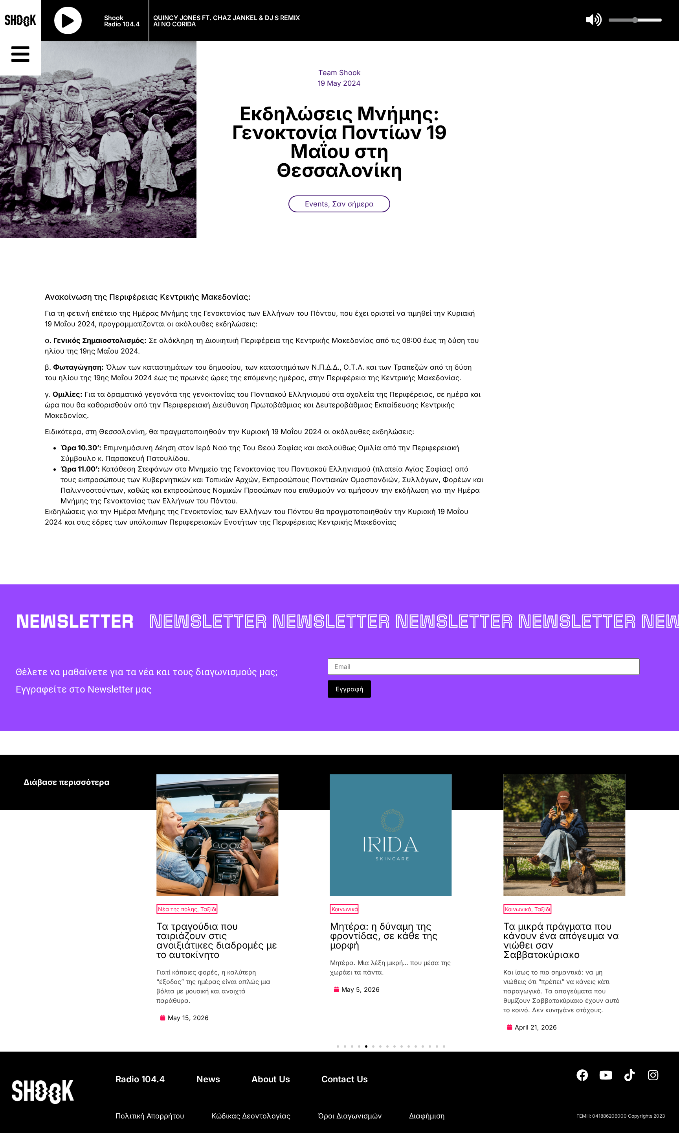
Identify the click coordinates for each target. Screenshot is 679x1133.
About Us (270, 1079)
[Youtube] (606, 1075)
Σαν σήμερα (353, 204)
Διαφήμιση (427, 1116)
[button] (338, 1046)
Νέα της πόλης (177, 909)
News (208, 1079)
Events (316, 204)
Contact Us (344, 1079)
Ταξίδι (208, 909)
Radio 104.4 (140, 1079)
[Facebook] (582, 1075)
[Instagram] (653, 1075)
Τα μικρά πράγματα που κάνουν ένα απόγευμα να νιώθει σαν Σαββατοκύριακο (561, 940)
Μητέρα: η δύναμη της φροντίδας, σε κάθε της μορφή (384, 936)
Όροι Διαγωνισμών (349, 1116)
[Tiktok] (629, 1075)
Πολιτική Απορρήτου (150, 1116)
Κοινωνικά (345, 909)
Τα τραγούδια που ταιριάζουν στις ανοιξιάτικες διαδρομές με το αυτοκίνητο (216, 940)
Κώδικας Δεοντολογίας (250, 1116)
